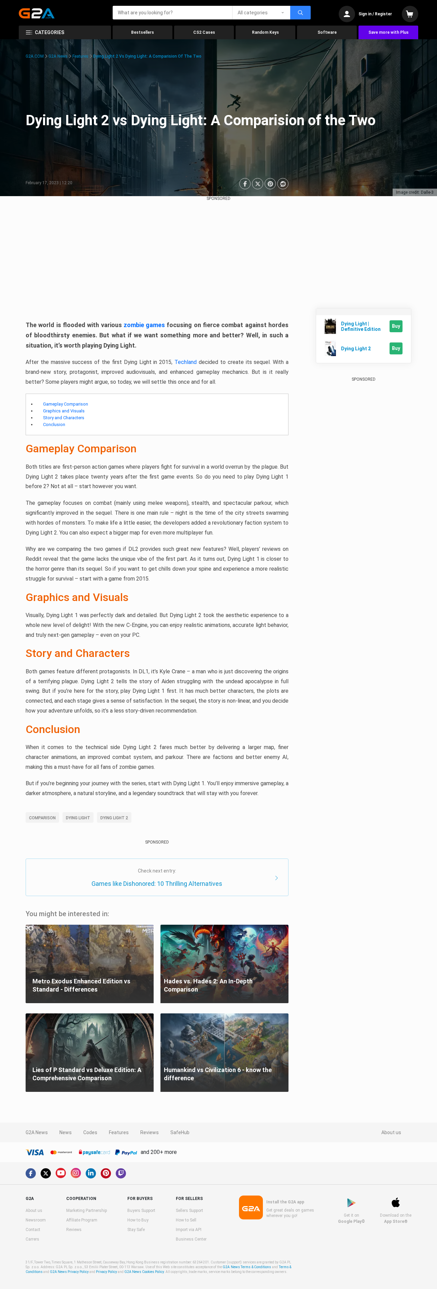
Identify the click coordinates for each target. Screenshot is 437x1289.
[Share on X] (257, 183)
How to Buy (138, 1220)
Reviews (149, 1132)
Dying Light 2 (114, 818)
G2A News (58, 56)
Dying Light (78, 818)
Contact (33, 1229)
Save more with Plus (388, 32)
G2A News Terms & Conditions (247, 1267)
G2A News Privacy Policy (69, 1272)
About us (391, 1132)
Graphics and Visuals (64, 410)
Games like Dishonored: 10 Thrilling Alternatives (156, 883)
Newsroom (36, 1220)
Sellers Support (189, 1210)
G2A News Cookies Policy (144, 1272)
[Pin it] (270, 183)
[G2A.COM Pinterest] (106, 1173)
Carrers (32, 1239)
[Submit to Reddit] (282, 183)
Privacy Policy (106, 1272)
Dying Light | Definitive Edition (361, 326)
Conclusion (54, 424)
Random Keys (265, 32)
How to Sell (186, 1220)
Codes (90, 1132)
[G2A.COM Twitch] (121, 1173)
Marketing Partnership (86, 1210)
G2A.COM (35, 56)
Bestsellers (142, 32)
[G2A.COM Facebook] (31, 1173)
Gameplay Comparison (65, 404)
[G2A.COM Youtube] (61, 1173)
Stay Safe (136, 1229)
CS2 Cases (204, 32)
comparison (42, 818)
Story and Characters (63, 417)
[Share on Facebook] (245, 183)
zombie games (144, 324)
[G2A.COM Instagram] (76, 1173)
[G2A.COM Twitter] (46, 1173)
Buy (396, 326)
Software (327, 32)
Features (80, 56)
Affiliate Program (81, 1220)
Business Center (191, 1239)
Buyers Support (141, 1210)
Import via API (188, 1229)
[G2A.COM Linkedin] (91, 1173)
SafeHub (179, 1132)
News (65, 1132)
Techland (185, 362)
